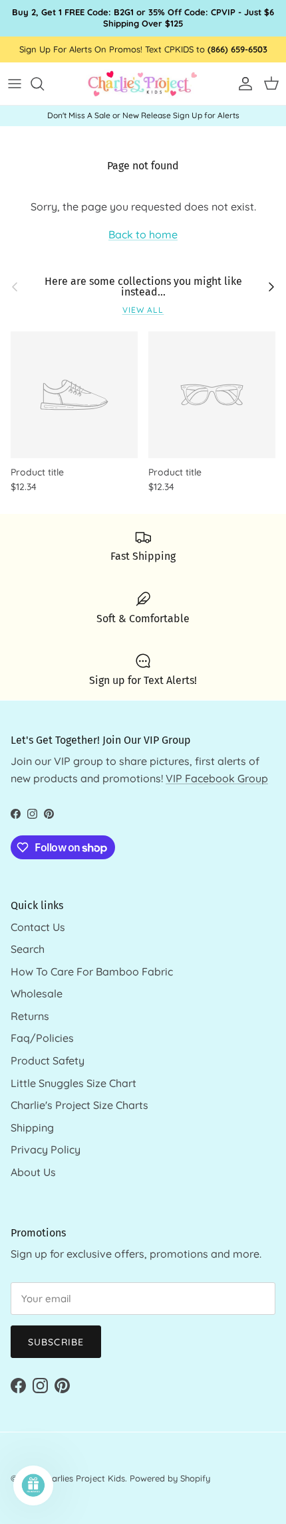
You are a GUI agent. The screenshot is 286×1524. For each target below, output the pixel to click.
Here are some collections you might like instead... (143, 286)
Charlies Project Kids (83, 1478)
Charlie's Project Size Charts (79, 1105)
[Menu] (14, 83)
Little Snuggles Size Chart (73, 1083)
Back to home (143, 234)
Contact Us (38, 927)
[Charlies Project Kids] (143, 84)
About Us (33, 1172)
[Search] (44, 83)
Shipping (32, 1127)
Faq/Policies (42, 1038)
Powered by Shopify (170, 1478)
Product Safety (47, 1060)
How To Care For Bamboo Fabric (92, 971)
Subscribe (56, 1342)
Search (28, 949)
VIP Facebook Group (217, 778)
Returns (30, 1016)
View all (143, 310)
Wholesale (37, 993)
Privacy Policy (45, 1149)
